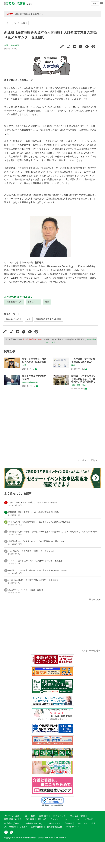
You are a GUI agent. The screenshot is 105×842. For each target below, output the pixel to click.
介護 (6, 45)
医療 (73, 365)
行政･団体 (81, 385)
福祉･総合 (42, 819)
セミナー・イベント (72, 819)
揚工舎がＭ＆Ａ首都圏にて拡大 (34, 377)
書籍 (93, 823)
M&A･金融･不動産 (30, 382)
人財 (29, 319)
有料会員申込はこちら (32, 339)
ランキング (55, 819)
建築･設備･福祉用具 (12, 819)
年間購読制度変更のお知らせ (29, 14)
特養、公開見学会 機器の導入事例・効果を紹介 (34, 360)
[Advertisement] (50, 427)
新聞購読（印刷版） (12, 823)
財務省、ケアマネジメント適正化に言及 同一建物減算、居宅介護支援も (83, 379)
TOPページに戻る (12, 815)
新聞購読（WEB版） (34, 823)
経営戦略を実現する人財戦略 (48, 319)
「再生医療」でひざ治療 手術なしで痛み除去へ (84, 360)
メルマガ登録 (10, 826)
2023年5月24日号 (13, 319)
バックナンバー (72, 826)
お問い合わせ (37, 826)
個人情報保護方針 (54, 826)
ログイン (95, 3)
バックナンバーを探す (16, 23)
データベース (82, 823)
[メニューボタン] (101, 3)
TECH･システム (58, 815)
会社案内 (23, 826)
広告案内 (68, 823)
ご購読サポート (53, 823)
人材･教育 (14, 45)
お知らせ (89, 819)
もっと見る (96, 599)
